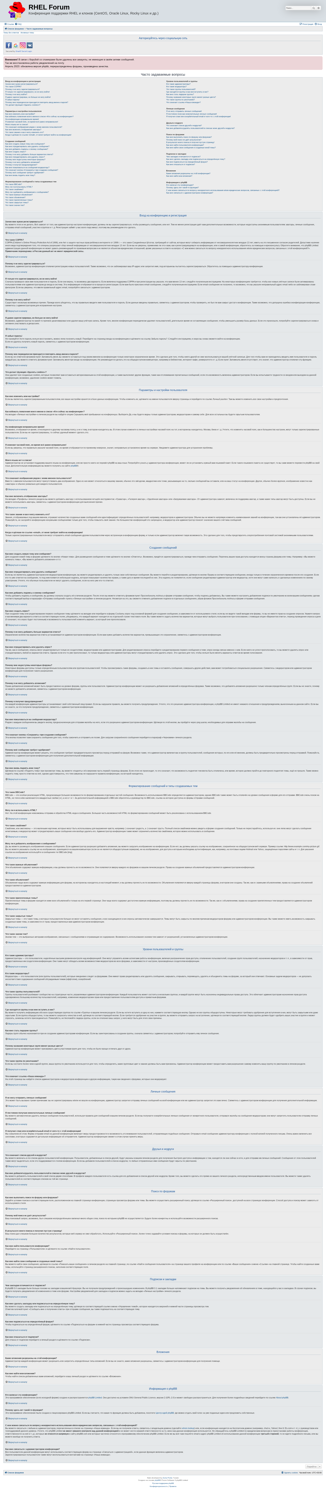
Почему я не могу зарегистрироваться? (22, 89)
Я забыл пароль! (12, 100)
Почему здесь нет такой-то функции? (182, 188)
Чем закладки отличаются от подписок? (183, 157)
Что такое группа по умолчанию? (180, 100)
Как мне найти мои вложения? (179, 176)
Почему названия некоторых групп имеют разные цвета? (191, 97)
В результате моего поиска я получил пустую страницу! (190, 142)
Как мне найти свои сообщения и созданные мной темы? (191, 148)
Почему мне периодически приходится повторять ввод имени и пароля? (36, 102)
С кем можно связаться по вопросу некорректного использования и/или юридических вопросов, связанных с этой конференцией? (222, 190)
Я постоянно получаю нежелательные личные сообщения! (191, 114)
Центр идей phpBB (165, 1413)
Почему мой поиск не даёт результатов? (183, 140)
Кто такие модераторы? (176, 87)
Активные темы (27, 33)
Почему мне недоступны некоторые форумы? (25, 159)
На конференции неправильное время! (22, 119)
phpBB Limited (95, 1397)
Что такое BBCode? (13, 184)
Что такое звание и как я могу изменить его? (24, 132)
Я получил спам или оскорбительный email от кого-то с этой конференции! (198, 116)
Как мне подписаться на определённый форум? (187, 162)
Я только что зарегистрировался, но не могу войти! (27, 92)
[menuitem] (18, 24)
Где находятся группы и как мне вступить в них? (187, 92)
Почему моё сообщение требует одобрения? (24, 173)
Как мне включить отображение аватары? (23, 130)
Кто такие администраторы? (178, 84)
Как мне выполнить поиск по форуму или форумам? (189, 137)
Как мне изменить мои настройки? (20, 114)
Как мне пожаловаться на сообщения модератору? (27, 167)
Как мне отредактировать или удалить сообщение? (27, 146)
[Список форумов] (16, 11)
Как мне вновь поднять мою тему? (20, 175)
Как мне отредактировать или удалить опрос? (25, 157)
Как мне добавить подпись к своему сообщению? (26, 149)
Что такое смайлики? (14, 189)
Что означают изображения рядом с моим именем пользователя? (33, 127)
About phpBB (282, 1397)
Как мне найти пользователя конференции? (185, 145)
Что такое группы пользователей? (181, 89)
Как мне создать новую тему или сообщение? (25, 144)
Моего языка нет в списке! (16, 124)
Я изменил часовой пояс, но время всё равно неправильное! (31, 122)
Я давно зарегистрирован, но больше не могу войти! (28, 97)
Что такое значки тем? (15, 205)
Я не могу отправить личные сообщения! (184, 111)
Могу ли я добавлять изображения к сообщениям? (27, 192)
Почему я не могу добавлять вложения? (22, 162)
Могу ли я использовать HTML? (19, 187)
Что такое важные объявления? (19, 195)
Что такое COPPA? (13, 87)
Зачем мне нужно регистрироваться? (21, 84)
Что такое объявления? (15, 197)
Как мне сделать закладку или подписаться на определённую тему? (195, 159)
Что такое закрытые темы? (17, 202)
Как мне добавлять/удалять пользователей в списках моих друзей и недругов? (200, 128)
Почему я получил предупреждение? (21, 165)
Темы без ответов (11, 33)
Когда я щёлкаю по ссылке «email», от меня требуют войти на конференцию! (38, 135)
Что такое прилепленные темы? (19, 200)
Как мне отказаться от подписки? (180, 164)
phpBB (74, 466)
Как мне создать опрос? (15, 152)
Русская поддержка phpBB (163, 1483)
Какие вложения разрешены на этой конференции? (188, 173)
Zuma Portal (167, 1478)
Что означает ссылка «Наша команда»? (183, 102)
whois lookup (188, 1428)
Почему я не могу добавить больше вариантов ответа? (29, 154)
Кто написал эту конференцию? (180, 185)
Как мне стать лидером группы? (180, 94)
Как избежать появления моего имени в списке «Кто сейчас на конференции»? (39, 116)
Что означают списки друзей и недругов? (184, 125)
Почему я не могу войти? (16, 94)
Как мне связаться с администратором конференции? (189, 193)
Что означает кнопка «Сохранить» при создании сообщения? (31, 170)
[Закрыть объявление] (320, 58)
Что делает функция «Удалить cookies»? (22, 105)
